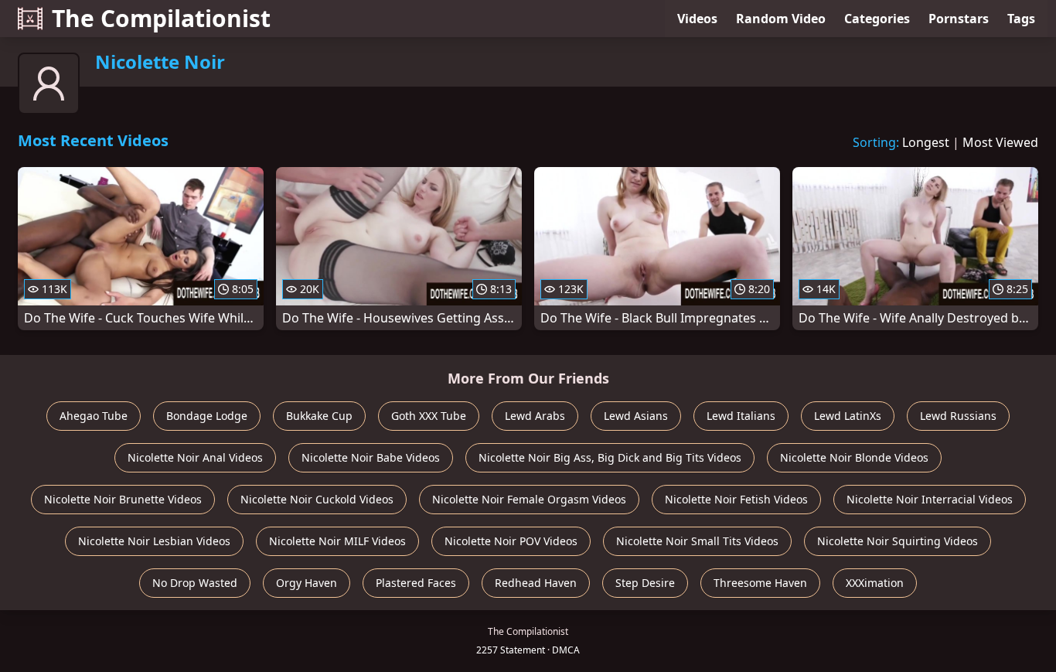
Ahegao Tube (94, 415)
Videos (697, 18)
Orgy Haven (306, 582)
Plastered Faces (416, 582)
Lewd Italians (741, 415)
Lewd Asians (636, 415)
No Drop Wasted (194, 582)
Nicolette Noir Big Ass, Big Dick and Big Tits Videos (610, 457)
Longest (925, 142)
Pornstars (958, 18)
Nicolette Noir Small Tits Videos (697, 541)
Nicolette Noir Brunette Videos (123, 499)
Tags (1021, 18)
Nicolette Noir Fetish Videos (736, 499)
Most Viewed (1000, 142)
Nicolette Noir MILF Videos (337, 541)
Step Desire (645, 582)
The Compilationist (161, 18)
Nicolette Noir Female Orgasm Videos (529, 499)
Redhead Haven (536, 582)
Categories (877, 18)
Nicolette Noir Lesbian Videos (154, 541)
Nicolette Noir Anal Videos (195, 457)
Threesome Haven (760, 582)
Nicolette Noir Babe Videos (370, 457)
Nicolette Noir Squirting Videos (897, 541)
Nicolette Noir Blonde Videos (854, 457)
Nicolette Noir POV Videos (511, 541)
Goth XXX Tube (428, 415)
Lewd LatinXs (847, 415)
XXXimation (875, 582)
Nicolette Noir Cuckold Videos (316, 499)
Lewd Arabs (535, 415)
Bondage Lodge (206, 415)
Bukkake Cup (319, 415)
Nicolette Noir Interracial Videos (930, 499)
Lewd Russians (958, 415)
